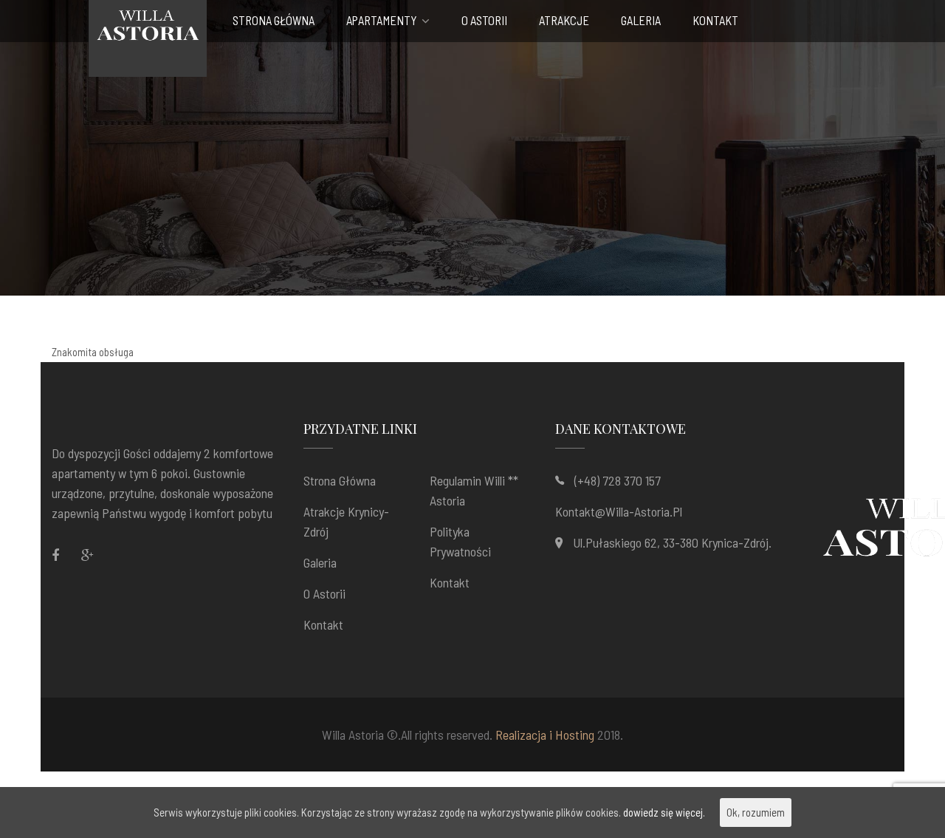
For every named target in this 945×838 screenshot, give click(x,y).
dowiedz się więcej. (664, 812)
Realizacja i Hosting (544, 734)
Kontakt (715, 21)
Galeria (641, 21)
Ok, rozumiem (755, 812)
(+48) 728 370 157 (617, 480)
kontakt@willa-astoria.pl (618, 511)
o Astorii (484, 21)
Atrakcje (564, 21)
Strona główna (274, 21)
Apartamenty (381, 21)
